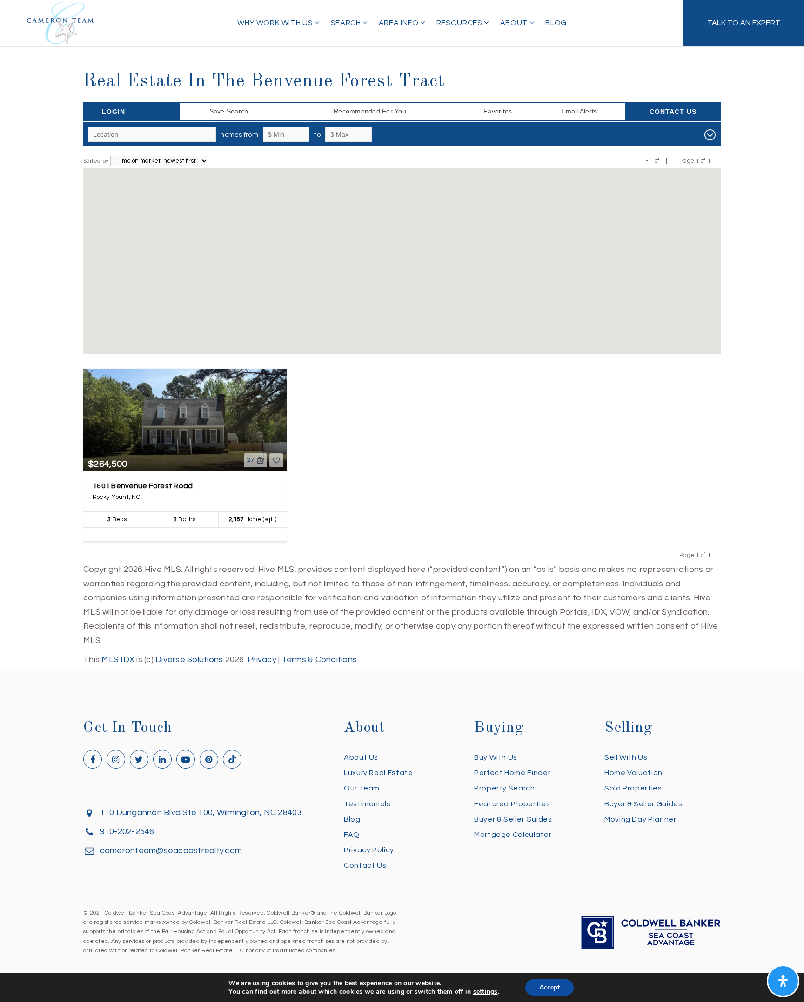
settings (485, 992)
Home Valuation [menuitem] (633, 772)
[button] (402, 255)
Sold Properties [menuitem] (633, 788)
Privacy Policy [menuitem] (369, 850)
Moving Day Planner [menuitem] (640, 819)
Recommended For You (370, 111)
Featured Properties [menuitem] (512, 804)
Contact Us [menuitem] (365, 865)
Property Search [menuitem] (504, 788)
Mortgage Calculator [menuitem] (512, 834)
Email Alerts (579, 111)
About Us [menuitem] (361, 757)
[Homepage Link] (60, 22)
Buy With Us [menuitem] (495, 757)
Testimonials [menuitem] (367, 804)
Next (716, 161)
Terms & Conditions (319, 659)
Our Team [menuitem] (362, 788)
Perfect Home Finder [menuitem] (512, 772)
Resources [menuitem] (460, 23)
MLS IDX (117, 659)
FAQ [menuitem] (352, 834)
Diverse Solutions (189, 659)
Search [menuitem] (346, 23)
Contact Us (673, 111)
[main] (402, 333)
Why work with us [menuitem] (276, 23)
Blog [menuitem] (556, 23)
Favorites (497, 111)
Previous (673, 161)
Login (113, 111)
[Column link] (743, 23)
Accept (549, 987)
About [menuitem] (514, 23)
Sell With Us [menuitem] (626, 757)
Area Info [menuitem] (399, 23)
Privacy (262, 659)
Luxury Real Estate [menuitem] (378, 772)
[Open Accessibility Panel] (783, 981)
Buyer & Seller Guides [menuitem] (513, 819)
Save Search (228, 111)
